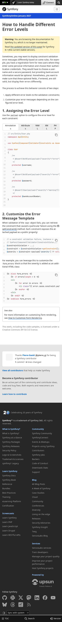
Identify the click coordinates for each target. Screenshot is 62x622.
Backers (36, 459)
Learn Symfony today (25, 2)
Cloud (35, 497)
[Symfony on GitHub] (4, 597)
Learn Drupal (8, 530)
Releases (36, 518)
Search (31, 618)
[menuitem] (16, 433)
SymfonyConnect (40, 437)
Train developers (40, 552)
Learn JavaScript (10, 526)
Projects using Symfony (43, 446)
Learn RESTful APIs (11, 535)
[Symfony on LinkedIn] (37, 597)
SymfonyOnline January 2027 (16, 15)
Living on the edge (41, 514)
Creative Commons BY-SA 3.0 (16, 329)
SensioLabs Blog (40, 535)
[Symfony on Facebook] (45, 597)
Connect (50, 2)
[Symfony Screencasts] (20, 604)
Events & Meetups (40, 442)
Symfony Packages (11, 442)
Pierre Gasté (28, 355)
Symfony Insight (40, 527)
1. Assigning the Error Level (25, 110)
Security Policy (9, 450)
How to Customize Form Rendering (25, 318)
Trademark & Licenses (13, 459)
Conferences (38, 505)
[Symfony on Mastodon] (29, 597)
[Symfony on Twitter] (20, 597)
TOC (7, 618)
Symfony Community (42, 433)
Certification (8, 505)
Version (57, 618)
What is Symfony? (11, 429)
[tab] (10, 127)
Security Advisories (41, 522)
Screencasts (8, 513)
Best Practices (9, 492)
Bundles (6, 488)
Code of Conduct (40, 463)
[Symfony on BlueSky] (4, 604)
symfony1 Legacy (10, 463)
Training (6, 497)
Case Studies (38, 492)
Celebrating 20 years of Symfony (26, 412)
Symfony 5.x (10, 42)
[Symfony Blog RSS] (29, 604)
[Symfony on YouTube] (53, 597)
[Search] (59, 2)
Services (36, 543)
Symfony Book (9, 479)
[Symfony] (27, 9)
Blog (34, 479)
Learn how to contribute (14, 394)
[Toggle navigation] (57, 9)
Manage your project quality (45, 556)
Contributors (38, 450)
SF (4, 2)
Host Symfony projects (42, 568)
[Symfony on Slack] (12, 597)
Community (38, 429)
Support (36, 472)
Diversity (36, 510)
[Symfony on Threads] (12, 604)
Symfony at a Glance (12, 437)
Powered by (38, 574)
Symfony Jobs (38, 454)
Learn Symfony (9, 471)
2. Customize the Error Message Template (21, 215)
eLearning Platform (11, 501)
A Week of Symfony (41, 488)
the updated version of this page (26, 46)
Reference (7, 484)
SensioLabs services (41, 547)
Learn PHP (7, 522)
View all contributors (12, 370)
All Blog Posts (38, 484)
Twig (34, 531)
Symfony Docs (9, 475)
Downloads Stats (40, 467)
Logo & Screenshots (11, 454)
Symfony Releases (11, 446)
